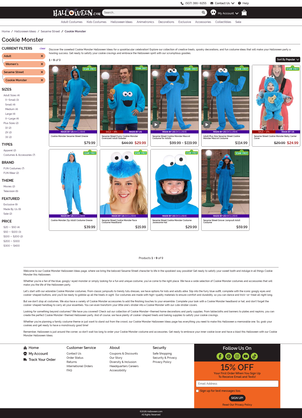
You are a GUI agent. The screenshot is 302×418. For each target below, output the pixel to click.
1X (6, 127)
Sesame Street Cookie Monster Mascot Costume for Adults (171, 137)
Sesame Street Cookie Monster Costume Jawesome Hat (172, 221)
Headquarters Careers (124, 366)
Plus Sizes (9, 123)
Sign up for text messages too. (220, 390)
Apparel (8, 150)
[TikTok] (254, 356)
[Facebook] (220, 356)
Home (34, 348)
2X (6, 132)
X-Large (10, 118)
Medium (10, 109)
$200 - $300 (11, 241)
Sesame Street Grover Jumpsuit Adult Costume (221, 221)
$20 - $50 (9, 227)
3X (6, 137)
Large (8, 113)
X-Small (10, 99)
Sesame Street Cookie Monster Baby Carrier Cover (275, 137)
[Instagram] (237, 356)
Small (8, 104)
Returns (72, 362)
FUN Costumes (12, 168)
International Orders (80, 366)
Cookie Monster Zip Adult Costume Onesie (71, 220)
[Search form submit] (203, 12)
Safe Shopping (162, 353)
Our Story (116, 357)
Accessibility (118, 370)
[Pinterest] (228, 356)
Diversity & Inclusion (123, 362)
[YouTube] (245, 356)
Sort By (286, 59)
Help (246, 3)
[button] (224, 12)
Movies (7, 186)
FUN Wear (9, 173)
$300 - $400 (11, 245)
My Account (38, 354)
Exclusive (8, 204)
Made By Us (10, 209)
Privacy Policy (162, 362)
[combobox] (151, 12)
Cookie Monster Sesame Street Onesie (69, 136)
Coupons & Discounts (124, 353)
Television (9, 191)
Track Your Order (42, 359)
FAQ (69, 370)
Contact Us (222, 3)
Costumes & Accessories (17, 155)
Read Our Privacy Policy (237, 404)
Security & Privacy (165, 357)
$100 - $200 (11, 236)
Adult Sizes (9, 95)
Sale (6, 213)
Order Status (75, 357)
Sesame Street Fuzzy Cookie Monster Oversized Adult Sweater (120, 137)
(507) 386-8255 (195, 3)
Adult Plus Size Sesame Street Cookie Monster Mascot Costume (221, 137)
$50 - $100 (10, 231)
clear (42, 48)
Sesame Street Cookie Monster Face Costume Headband (119, 221)
